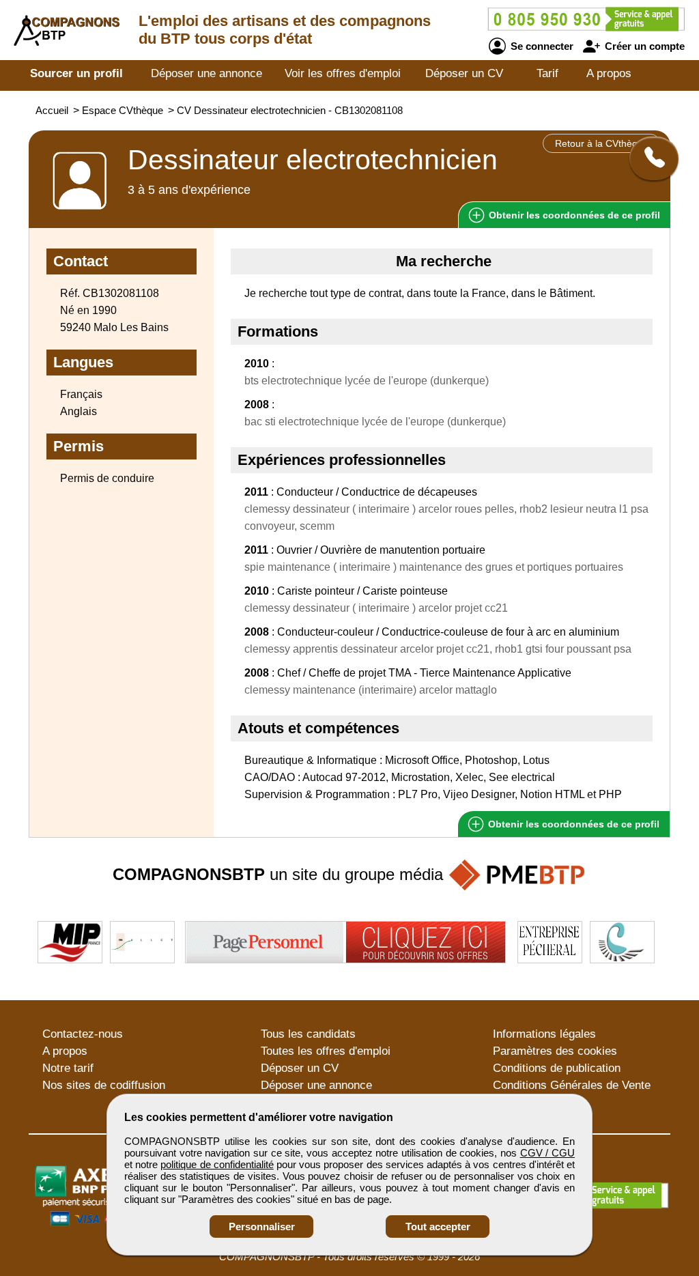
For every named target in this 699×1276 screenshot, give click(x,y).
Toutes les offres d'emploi (325, 1051)
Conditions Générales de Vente (572, 1085)
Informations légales (544, 1033)
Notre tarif (68, 1068)
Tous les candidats (308, 1033)
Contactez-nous (82, 1033)
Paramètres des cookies (555, 1051)
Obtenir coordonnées (573, 215)
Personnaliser (262, 1226)
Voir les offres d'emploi (343, 73)
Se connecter (540, 46)
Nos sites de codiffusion (103, 1085)
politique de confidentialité (216, 1164)
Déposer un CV (464, 73)
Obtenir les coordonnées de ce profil (572, 824)
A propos (608, 73)
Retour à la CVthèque (601, 143)
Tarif (547, 73)
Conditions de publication (556, 1068)
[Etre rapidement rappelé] (648, 158)
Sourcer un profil (76, 73)
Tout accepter (437, 1226)
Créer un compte (643, 46)
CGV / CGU (547, 1153)
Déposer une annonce (206, 73)
